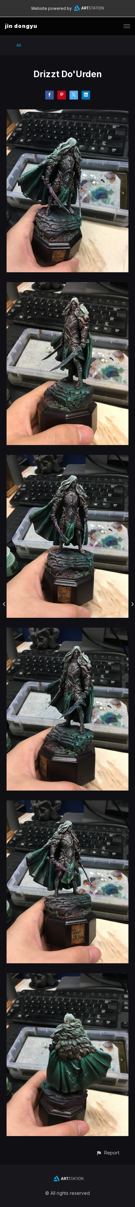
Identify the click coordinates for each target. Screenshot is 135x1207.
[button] (107, 1152)
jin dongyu (21, 26)
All (18, 45)
